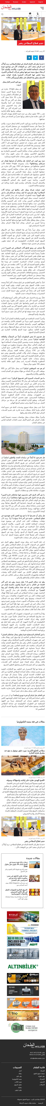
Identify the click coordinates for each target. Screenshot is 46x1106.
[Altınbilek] (23, 966)
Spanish (32, 2)
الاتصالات (42, 1085)
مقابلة (20, 1087)
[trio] (23, 1015)
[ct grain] (23, 1027)
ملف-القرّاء (41, 1076)
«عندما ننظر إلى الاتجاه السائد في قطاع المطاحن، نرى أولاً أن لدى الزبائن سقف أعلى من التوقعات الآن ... (23, 845)
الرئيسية (40, 1103)
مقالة (20, 1073)
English (40, 2)
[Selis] (23, 1003)
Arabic (24, 2)
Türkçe (7, 2)
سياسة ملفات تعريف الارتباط (27, 1103)
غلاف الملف (18, 1090)
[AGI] (23, 941)
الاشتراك (42, 1079)
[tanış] (23, 990)
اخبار (20, 1071)
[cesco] (23, 953)
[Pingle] (23, 929)
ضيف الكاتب (18, 1082)
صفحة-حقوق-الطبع (39, 1073)
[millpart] (23, 978)
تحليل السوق (18, 1085)
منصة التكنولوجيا (17, 1079)
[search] (2, 14)
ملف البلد (19, 1076)
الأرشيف (42, 1082)
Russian (15, 2)
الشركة (42, 1071)
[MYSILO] (23, 916)
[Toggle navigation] (42, 8)
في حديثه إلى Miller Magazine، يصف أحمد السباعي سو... (16, 884)
